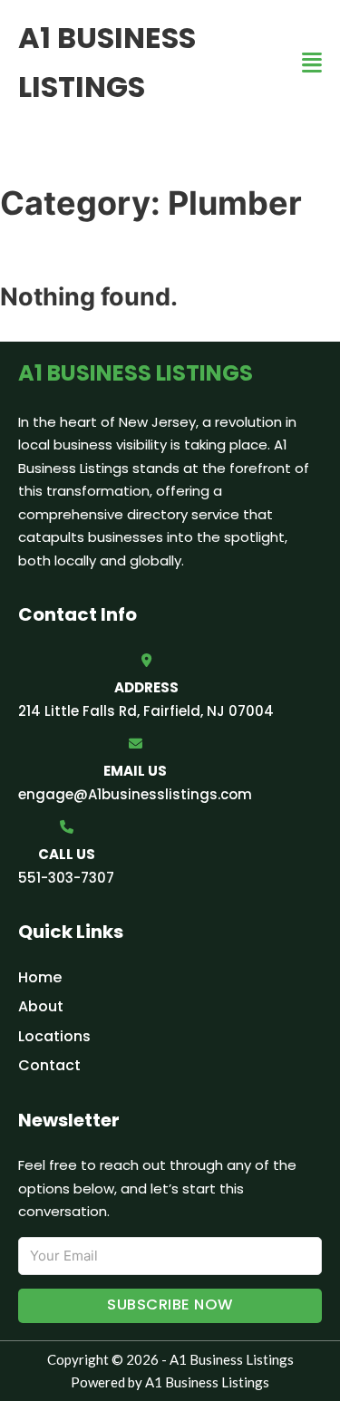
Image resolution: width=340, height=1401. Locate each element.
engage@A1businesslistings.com (135, 794)
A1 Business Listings (107, 62)
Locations (54, 1036)
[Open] (312, 63)
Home (40, 977)
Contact (49, 1065)
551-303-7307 (66, 877)
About (40, 1006)
